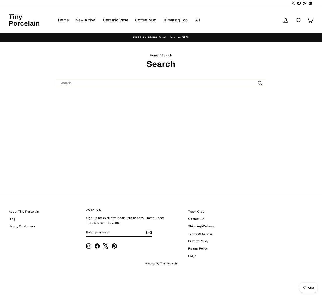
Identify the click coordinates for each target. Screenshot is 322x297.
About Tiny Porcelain (24, 211)
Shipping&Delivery (201, 226)
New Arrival (86, 20)
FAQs (192, 256)
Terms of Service (200, 233)
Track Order (197, 211)
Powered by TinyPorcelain (161, 263)
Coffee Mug (145, 20)
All (197, 20)
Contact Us (196, 219)
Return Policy (198, 248)
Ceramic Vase (116, 20)
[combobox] (161, 83)
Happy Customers (22, 226)
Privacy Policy (198, 241)
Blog (12, 219)
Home (63, 20)
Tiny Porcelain (24, 20)
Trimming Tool (176, 20)
